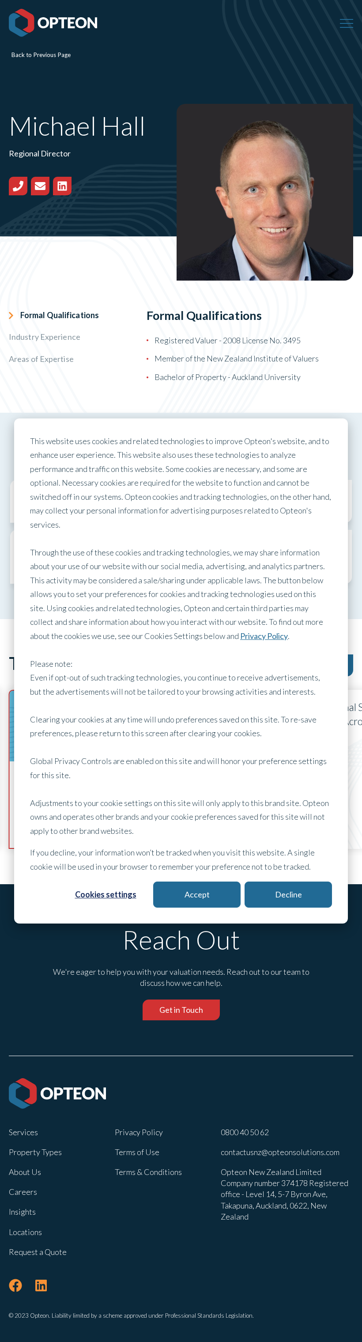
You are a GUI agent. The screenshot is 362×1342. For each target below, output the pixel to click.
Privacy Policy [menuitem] (139, 1132)
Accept (197, 894)
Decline (288, 894)
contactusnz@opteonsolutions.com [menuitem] (280, 1152)
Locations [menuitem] (25, 1232)
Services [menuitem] (23, 1132)
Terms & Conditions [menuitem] (148, 1172)
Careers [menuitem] (23, 1192)
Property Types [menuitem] (35, 1152)
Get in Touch (181, 1010)
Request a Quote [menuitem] (38, 1252)
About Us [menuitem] (25, 1172)
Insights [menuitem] (22, 1212)
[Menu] (346, 23)
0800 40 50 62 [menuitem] (245, 1132)
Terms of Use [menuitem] (137, 1152)
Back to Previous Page (41, 54)
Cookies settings (105, 894)
